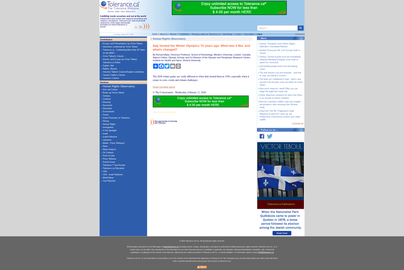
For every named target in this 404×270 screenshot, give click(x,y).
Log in (259, 34)
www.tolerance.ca (171, 247)
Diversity (107, 102)
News (105, 146)
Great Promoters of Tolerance (116, 118)
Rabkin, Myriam (110, 69)
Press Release (109, 159)
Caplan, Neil (108, 65)
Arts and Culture (110, 89)
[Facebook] (262, 136)
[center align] (300, 28)
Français (299, 34)
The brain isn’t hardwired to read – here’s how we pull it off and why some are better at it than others (281, 82)
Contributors (184, 34)
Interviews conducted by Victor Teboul (120, 46)
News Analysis (109, 149)
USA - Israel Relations (113, 174)
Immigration (108, 127)
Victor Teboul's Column (113, 56)
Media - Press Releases (114, 143)
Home (154, 34)
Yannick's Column (111, 78)
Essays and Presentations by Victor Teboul (122, 43)
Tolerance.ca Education (113, 168)
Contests (107, 99)
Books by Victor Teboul (113, 92)
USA (105, 171)
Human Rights (109, 124)
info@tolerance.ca (266, 252)
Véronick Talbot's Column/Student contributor (123, 72)
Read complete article (164, 87)
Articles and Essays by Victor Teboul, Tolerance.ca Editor (120, 61)
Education (107, 108)
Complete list (297, 123)
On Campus (108, 152)
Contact (238, 34)
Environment (108, 111)
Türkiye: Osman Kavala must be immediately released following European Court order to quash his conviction (280, 60)
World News (108, 177)
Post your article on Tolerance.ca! (206, 34)
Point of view (109, 155)
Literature (107, 140)
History (106, 121)
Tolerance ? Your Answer (114, 165)
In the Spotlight (110, 130)
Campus (106, 96)
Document (107, 105)
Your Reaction (109, 181)
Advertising (227, 34)
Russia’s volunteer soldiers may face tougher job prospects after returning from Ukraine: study (280, 104)
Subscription (249, 34)
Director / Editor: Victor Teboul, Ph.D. (122, 11)
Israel (105, 133)
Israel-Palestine (110, 137)
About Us (164, 34)
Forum (106, 115)
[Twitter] (270, 136)
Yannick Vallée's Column (114, 75)
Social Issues (109, 162)
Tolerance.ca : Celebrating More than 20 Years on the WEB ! (124, 51)
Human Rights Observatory (119, 86)
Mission (173, 34)
